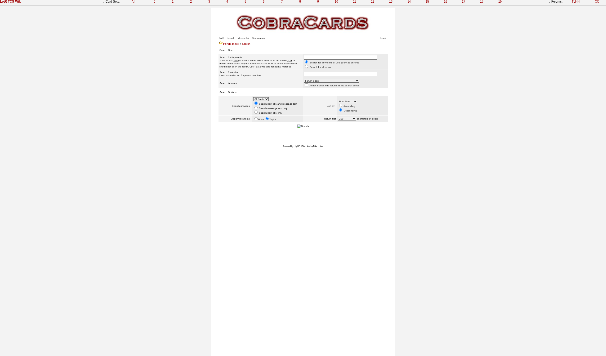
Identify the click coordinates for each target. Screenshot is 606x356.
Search (231, 38)
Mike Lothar (318, 146)
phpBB (297, 146)
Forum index (231, 43)
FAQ (221, 38)
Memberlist (243, 38)
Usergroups (258, 38)
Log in (383, 38)
